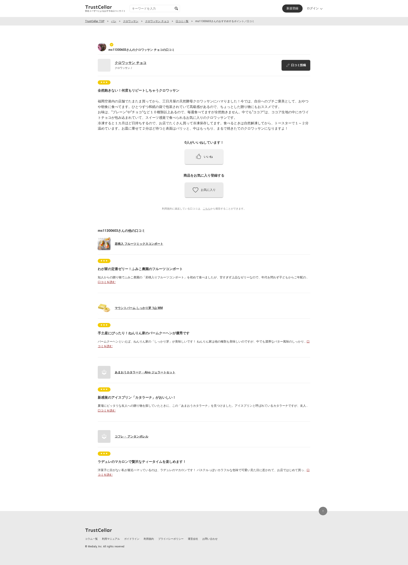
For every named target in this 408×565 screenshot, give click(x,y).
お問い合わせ (210, 538)
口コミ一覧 (182, 21)
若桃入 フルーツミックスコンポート (139, 243)
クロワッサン (130, 21)
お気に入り (208, 189)
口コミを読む (107, 282)
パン (113, 21)
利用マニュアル (111, 538)
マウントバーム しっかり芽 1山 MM (139, 308)
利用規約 (149, 538)
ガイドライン (131, 538)
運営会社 (193, 538)
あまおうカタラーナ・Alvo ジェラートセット (145, 372)
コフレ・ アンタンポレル (131, 436)
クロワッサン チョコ (157, 21)
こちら (206, 208)
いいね (208, 156)
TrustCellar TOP (94, 21)
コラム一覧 (91, 538)
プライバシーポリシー (171, 538)
